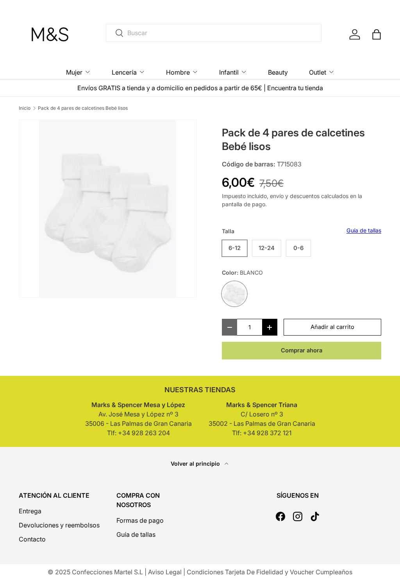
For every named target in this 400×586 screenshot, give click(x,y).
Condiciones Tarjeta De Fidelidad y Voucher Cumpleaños (269, 572)
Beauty (278, 72)
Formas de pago (140, 520)
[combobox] (213, 32)
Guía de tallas (363, 230)
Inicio (24, 108)
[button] (376, 34)
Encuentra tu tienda (295, 88)
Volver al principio (196, 463)
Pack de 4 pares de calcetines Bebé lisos (83, 108)
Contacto (32, 539)
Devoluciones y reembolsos (59, 525)
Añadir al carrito (332, 327)
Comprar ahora (301, 350)
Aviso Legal (165, 572)
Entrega (30, 511)
